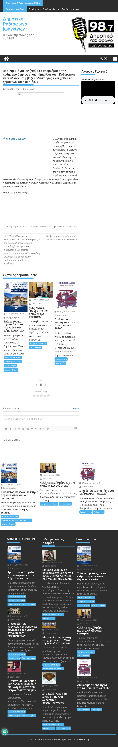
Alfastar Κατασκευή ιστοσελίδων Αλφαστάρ (66, 739)
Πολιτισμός (60, 363)
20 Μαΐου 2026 (51, 686)
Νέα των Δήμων (11, 370)
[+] (49, 428)
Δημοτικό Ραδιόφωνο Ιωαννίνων (15, 24)
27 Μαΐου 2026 (51, 629)
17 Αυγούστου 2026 (15, 313)
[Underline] (15, 428)
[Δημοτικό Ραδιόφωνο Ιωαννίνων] (6, 58)
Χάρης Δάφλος (12, 317)
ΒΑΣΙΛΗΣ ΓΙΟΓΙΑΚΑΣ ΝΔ (67, 226)
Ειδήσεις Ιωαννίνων (13, 361)
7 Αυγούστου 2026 (18, 616)
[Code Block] (36, 428)
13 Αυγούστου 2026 (66, 311)
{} (44, 428)
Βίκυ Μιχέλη (30, 89)
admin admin (37, 303)
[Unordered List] (28, 428)
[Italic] (10, 428)
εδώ (104, 79)
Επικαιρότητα (12, 226)
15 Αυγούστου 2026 (40, 299)
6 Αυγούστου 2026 (18, 673)
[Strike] (19, 428)
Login (76, 408)
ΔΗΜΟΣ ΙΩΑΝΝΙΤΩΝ (13, 357)
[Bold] (6, 428)
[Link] (40, 428)
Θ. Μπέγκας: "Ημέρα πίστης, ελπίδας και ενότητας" (57, 9)
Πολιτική (23, 226)
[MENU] (115, 58)
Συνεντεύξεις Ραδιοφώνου (39, 226)
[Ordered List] (23, 428)
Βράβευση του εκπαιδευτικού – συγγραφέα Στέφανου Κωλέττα (61, 238)
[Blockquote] (32, 428)
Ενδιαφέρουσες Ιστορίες (53, 614)
